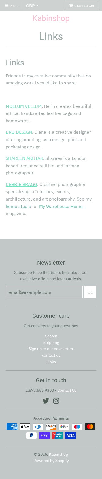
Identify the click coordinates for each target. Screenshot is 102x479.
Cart (84, 5)
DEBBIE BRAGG (21, 184)
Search (51, 335)
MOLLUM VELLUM (24, 106)
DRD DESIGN (19, 132)
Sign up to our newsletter (51, 348)
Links (51, 361)
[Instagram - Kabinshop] (56, 400)
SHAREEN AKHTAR (24, 158)
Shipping (51, 342)
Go (90, 292)
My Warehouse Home (61, 206)
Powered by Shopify (51, 460)
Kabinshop (51, 18)
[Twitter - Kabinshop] (45, 400)
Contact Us (66, 390)
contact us (51, 355)
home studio (18, 206)
